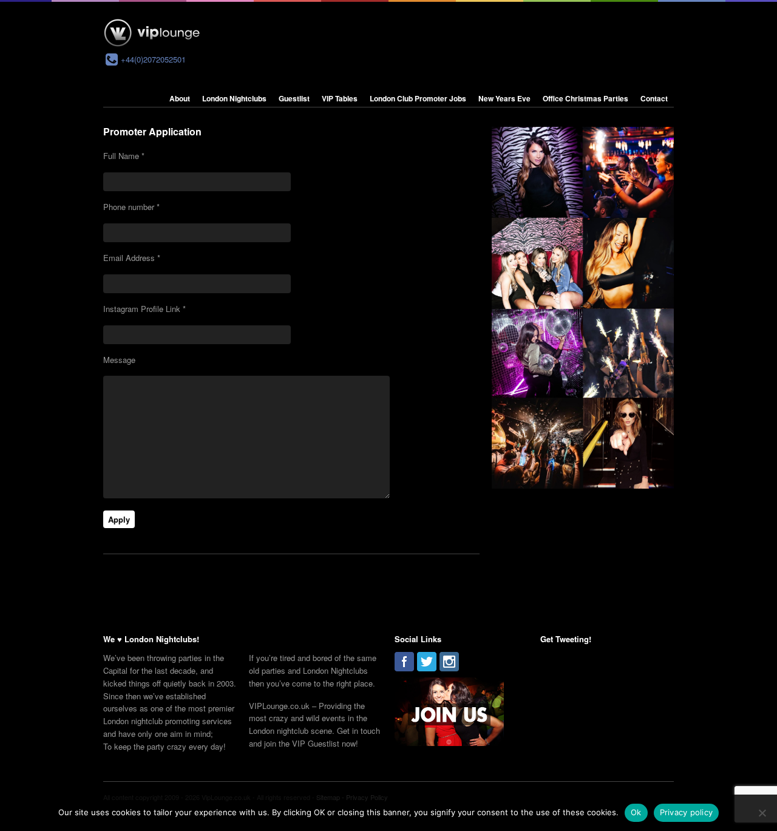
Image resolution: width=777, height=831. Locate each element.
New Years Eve (504, 98)
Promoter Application (152, 131)
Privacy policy (686, 812)
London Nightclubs (234, 98)
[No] (762, 813)
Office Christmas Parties (585, 98)
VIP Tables (340, 98)
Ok (636, 812)
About (179, 98)
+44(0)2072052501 (153, 59)
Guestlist (294, 98)
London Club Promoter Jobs (418, 98)
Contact (654, 98)
